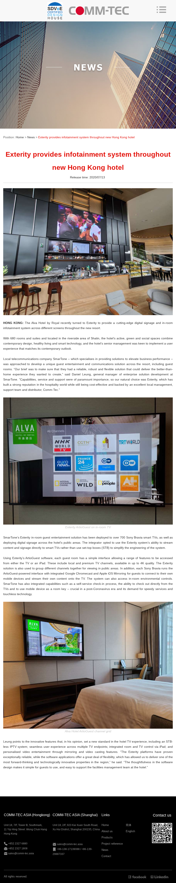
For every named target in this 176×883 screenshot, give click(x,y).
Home (20, 137)
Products (107, 837)
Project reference (112, 843)
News (31, 137)
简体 (128, 825)
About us (107, 831)
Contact (106, 856)
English (130, 831)
